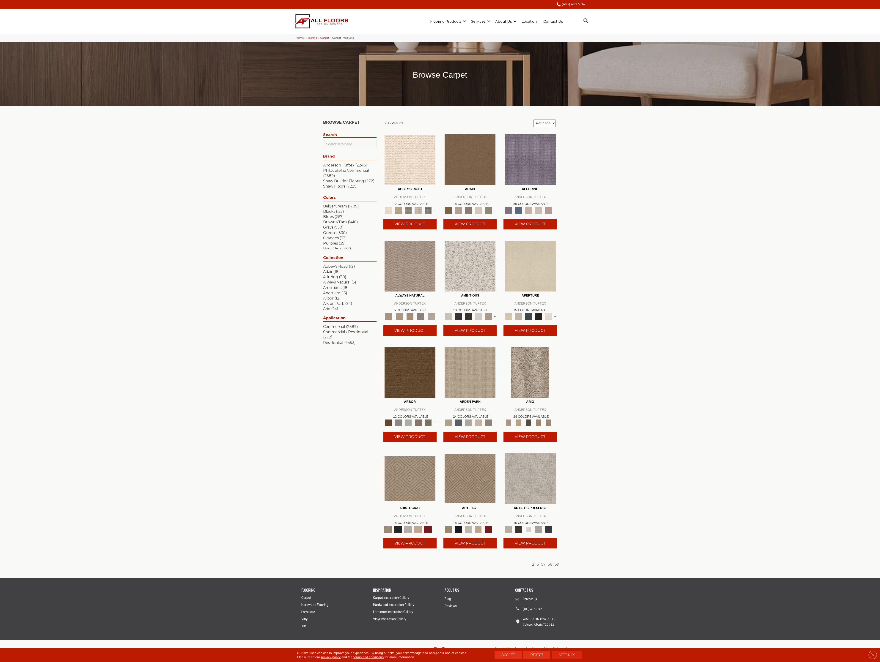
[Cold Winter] (538, 529)
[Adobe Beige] (530, 372)
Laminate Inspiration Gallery (393, 612)
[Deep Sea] (548, 529)
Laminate (308, 612)
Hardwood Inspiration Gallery (393, 605)
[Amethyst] (530, 159)
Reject (536, 655)
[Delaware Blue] (428, 210)
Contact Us (553, 21)
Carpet (324, 37)
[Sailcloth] (410, 316)
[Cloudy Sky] (398, 423)
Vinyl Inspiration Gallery (389, 619)
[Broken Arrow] (548, 423)
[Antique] (518, 423)
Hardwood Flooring (314, 605)
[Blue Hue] (458, 423)
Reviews (451, 606)
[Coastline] (408, 423)
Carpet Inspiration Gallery (391, 597)
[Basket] (410, 265)
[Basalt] (528, 210)
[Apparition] (528, 423)
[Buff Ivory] (530, 265)
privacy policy (331, 657)
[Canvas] (470, 265)
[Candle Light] (528, 529)
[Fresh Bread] (488, 316)
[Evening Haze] (488, 423)
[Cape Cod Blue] (528, 316)
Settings (567, 655)
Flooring (311, 37)
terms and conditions (368, 657)
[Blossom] (548, 210)
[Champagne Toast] (458, 210)
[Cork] (399, 316)
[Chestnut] (410, 372)
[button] (464, 21)
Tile (304, 626)
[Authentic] (470, 372)
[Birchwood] (410, 478)
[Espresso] (538, 316)
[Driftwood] (418, 423)
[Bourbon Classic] (470, 159)
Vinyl (304, 619)
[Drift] (478, 423)
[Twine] (431, 316)
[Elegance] (478, 210)
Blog (448, 599)
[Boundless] (408, 210)
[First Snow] (548, 316)
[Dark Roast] (468, 316)
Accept (508, 655)
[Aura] (410, 159)
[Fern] (428, 423)
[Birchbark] (538, 210)
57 (543, 564)
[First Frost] (478, 316)
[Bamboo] (398, 210)
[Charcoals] (458, 316)
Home (300, 37)
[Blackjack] (398, 529)
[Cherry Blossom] (428, 529)
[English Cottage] (488, 210)
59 (557, 564)
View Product (409, 224)
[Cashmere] (418, 529)
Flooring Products (445, 21)
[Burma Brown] (518, 529)
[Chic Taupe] (418, 210)
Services (478, 21)
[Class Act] (468, 210)
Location (529, 21)
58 (550, 564)
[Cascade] (408, 529)
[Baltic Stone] (530, 478)
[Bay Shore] (538, 423)
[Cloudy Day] (468, 423)
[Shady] (420, 316)
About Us (503, 21)
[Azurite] (518, 210)
